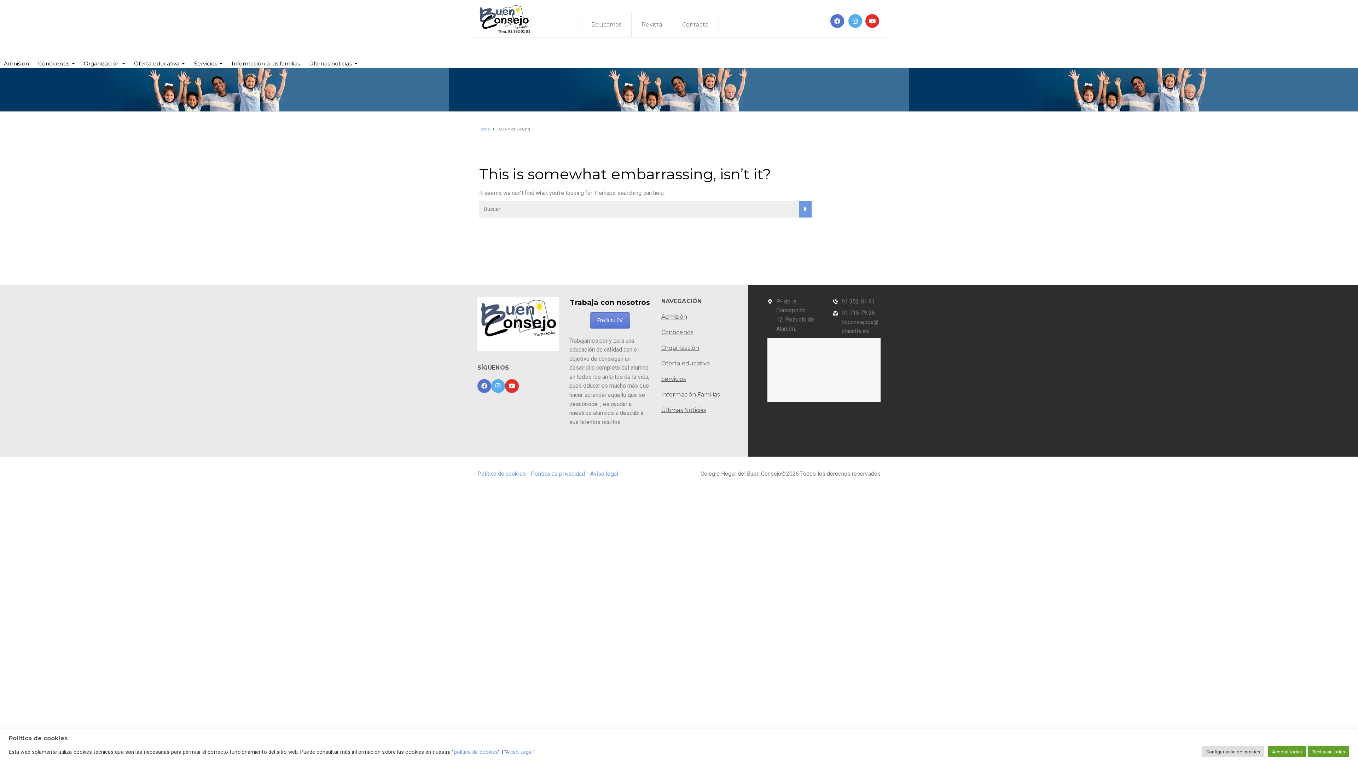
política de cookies (476, 752)
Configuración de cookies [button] (1233, 751)
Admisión (16, 63)
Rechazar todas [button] (1328, 751)
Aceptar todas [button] (1287, 751)
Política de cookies (502, 473)
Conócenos (53, 63)
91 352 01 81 (858, 301)
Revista (652, 24)
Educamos (606, 24)
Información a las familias (266, 63)
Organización (102, 63)
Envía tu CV (610, 320)
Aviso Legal (519, 752)
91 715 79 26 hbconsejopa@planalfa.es (860, 321)
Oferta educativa (157, 63)
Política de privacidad (558, 473)
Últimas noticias (330, 63)
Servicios (205, 63)
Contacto (695, 24)
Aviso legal (604, 473)
